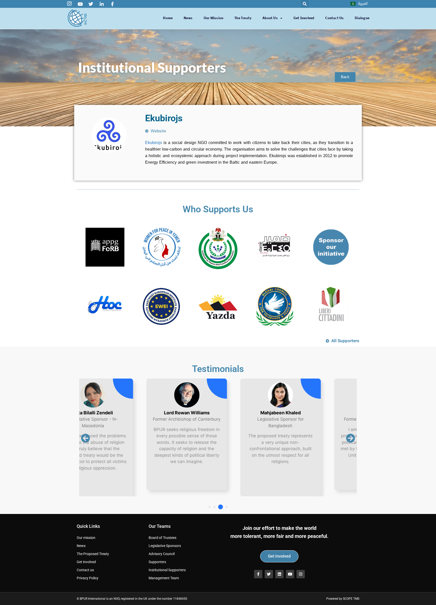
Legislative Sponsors (165, 546)
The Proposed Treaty (93, 554)
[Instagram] (300, 574)
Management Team (164, 578)
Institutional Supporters (167, 570)
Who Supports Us (218, 209)
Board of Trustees (162, 538)
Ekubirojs (153, 143)
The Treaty (242, 18)
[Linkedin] (279, 574)
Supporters (157, 562)
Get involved (303, 18)
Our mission (213, 18)
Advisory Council (162, 554)
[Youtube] (290, 574)
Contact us (334, 18)
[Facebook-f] (258, 574)
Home (168, 18)
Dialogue (362, 18)
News (188, 18)
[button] (305, 4)
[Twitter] (269, 574)
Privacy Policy (87, 578)
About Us (270, 18)
